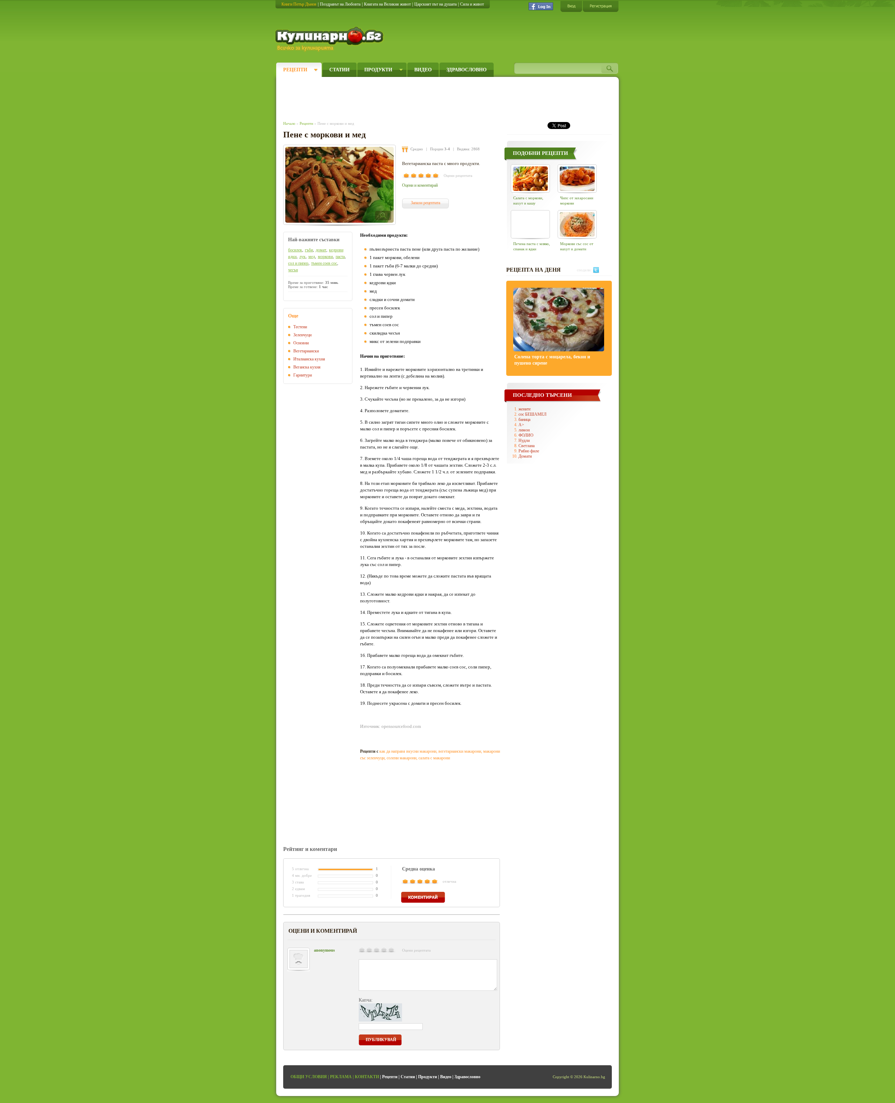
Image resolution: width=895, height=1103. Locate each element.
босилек (295, 250)
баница (524, 419)
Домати (525, 456)
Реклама (341, 1076)
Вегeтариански (306, 351)
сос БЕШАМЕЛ (532, 414)
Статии (339, 69)
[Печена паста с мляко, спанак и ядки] (530, 224)
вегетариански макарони (459, 751)
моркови (325, 256)
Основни (301, 343)
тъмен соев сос (324, 263)
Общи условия (309, 1076)
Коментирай (423, 897)
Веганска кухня (307, 367)
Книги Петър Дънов (298, 4)
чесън (293, 269)
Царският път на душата (435, 4)
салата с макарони (434, 757)
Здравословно (466, 69)
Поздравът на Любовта (340, 4)
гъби (309, 250)
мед (311, 256)
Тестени (300, 326)
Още (293, 315)
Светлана (526, 445)
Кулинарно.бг (330, 39)
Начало (289, 123)
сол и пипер (298, 263)
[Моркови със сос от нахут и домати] (577, 224)
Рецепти (295, 69)
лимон (524, 430)
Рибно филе (528, 451)
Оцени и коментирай (420, 185)
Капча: (366, 1000)
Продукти (378, 69)
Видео (423, 69)
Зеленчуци (302, 334)
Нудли (524, 440)
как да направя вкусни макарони (407, 751)
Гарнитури (302, 375)
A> (521, 424)
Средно (416, 149)
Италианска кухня (309, 359)
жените (524, 409)
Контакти (367, 1076)
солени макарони (401, 757)
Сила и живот (472, 4)
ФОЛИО (526, 435)
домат (321, 250)
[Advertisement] (411, 97)
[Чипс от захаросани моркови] (577, 178)
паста (340, 256)
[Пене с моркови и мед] (339, 185)
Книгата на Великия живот (387, 4)
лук (302, 256)
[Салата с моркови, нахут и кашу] (530, 178)
